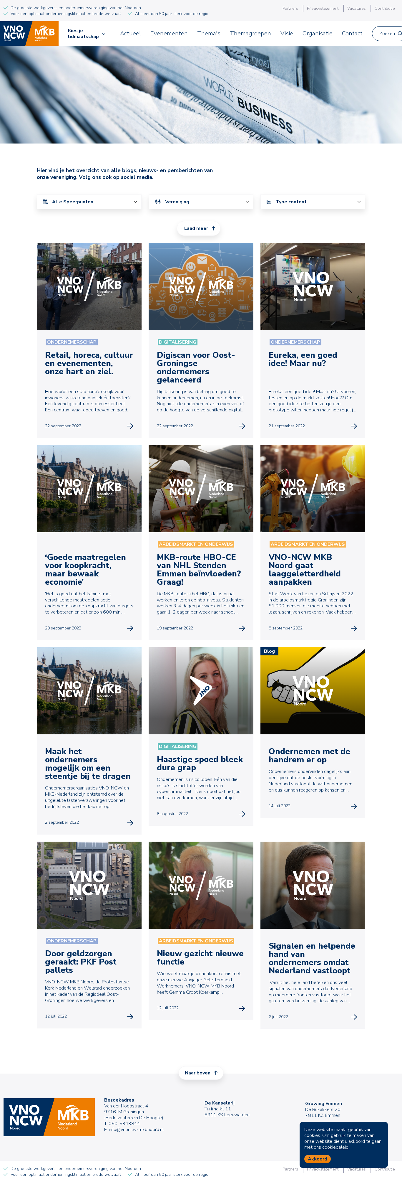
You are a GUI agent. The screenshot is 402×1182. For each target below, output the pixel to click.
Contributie (385, 8)
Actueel (130, 33)
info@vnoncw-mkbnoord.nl (136, 1129)
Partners (290, 8)
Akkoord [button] (317, 1159)
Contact (352, 33)
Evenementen (169, 33)
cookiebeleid (335, 1147)
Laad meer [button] (196, 228)
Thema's (208, 33)
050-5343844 (124, 1123)
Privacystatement (322, 8)
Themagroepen (250, 33)
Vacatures (356, 8)
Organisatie (318, 33)
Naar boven (198, 1073)
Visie (286, 33)
